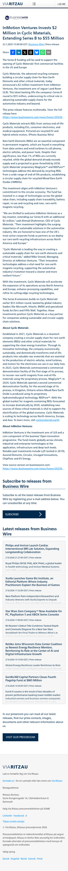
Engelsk (15, 859)
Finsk (40, 859)
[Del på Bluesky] (36, 52)
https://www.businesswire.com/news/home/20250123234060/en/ (34, 117)
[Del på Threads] (30, 52)
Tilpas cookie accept (13, 821)
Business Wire (36, 44)
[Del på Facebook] (13, 52)
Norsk (24, 859)
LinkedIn (7, 816)
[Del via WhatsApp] (42, 52)
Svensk (32, 859)
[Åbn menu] (34, 4)
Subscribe (12, 514)
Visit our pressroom (20, 737)
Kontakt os (8, 781)
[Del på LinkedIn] (18, 52)
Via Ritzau (56, 781)
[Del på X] (24, 52)
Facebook (19, 816)
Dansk (6, 859)
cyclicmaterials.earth (47, 420)
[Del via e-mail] (48, 52)
